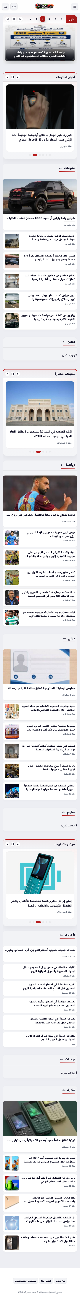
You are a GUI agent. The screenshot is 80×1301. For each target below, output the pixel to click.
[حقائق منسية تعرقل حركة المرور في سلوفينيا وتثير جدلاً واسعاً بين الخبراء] (43, 155)
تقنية (71, 1090)
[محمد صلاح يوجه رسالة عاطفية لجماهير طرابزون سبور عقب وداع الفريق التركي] (40, 501)
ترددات (70, 1059)
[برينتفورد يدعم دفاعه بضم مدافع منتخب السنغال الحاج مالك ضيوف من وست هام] (40, 414)
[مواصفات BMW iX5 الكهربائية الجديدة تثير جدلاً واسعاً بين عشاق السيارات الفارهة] (40, 155)
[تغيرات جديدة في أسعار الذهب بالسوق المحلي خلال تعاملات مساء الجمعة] (40, 1022)
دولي (71, 638)
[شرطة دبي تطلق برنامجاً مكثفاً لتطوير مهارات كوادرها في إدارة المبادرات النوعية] (40, 751)
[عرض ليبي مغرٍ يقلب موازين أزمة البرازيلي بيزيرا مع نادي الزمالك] (40, 537)
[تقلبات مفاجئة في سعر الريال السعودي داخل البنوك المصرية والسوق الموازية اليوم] (40, 971)
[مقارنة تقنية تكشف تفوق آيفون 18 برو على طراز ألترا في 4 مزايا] (43, 922)
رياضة (70, 464)
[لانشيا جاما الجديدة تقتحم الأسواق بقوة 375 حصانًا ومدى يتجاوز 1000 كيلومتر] (40, 261)
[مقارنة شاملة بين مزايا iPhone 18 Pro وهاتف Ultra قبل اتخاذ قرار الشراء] (40, 1243)
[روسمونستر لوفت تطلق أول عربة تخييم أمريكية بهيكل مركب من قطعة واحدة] (40, 241)
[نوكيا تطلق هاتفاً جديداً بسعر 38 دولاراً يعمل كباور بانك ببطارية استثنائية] (40, 1126)
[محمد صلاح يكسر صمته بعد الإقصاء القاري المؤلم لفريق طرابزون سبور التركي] (30, 452)
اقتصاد (69, 935)
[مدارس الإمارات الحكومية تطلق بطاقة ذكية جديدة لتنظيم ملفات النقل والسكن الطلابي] (40, 674)
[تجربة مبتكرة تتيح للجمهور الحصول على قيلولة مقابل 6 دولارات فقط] (40, 771)
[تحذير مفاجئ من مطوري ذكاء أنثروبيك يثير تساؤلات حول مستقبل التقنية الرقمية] (40, 281)
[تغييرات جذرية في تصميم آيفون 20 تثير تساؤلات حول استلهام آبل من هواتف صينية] (40, 1163)
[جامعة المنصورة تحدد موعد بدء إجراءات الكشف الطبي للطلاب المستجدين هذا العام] (40, 43)
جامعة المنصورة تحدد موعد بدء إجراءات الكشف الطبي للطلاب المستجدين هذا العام (40, 54)
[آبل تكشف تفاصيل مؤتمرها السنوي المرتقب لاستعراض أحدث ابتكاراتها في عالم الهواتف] (40, 1223)
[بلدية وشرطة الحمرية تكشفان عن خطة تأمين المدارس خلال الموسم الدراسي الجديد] (40, 711)
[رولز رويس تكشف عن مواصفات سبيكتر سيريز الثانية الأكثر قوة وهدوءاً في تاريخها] (40, 320)
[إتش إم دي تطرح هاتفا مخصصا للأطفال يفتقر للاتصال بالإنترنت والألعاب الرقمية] (40, 922)
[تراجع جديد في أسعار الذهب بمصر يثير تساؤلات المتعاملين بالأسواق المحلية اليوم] (50, 922)
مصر (71, 341)
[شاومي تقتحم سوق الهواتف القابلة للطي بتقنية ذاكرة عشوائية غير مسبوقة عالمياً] (40, 885)
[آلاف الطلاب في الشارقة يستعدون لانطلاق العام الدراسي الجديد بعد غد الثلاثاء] (40, 452)
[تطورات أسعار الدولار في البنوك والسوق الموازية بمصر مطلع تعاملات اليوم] (46, 922)
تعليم (71, 812)
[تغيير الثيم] (13, 6)
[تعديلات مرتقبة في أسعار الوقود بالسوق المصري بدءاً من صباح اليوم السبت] (40, 1005)
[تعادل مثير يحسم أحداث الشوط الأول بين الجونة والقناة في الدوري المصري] (40, 577)
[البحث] (5, 6)
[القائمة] (74, 6)
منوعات (69, 168)
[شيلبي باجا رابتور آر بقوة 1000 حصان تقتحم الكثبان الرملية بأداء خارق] (40, 204)
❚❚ (14, 19)
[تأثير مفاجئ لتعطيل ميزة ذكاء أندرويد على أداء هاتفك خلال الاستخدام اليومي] (40, 1183)
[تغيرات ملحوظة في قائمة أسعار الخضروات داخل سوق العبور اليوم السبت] (30, 922)
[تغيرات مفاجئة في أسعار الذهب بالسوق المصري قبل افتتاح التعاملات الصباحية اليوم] (40, 988)
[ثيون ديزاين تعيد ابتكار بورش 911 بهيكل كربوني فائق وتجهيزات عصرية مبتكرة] (40, 300)
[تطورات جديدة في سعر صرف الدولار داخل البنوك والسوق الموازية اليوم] (40, 1039)
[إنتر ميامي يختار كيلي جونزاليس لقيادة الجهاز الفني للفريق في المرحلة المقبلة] (46, 452)
